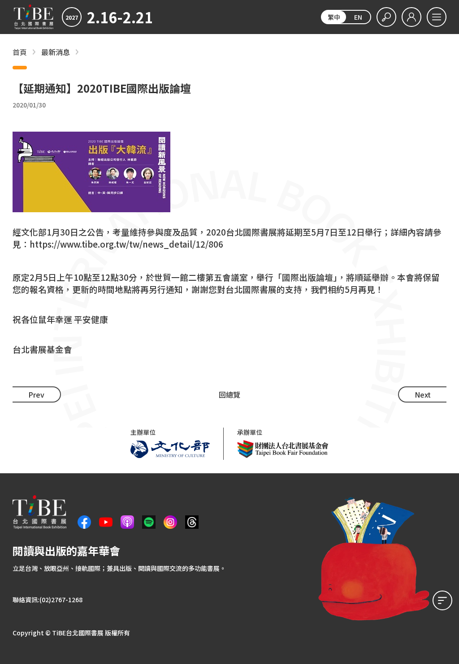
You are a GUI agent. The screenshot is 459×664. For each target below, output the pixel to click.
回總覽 (229, 394)
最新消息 (55, 52)
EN (358, 17)
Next (423, 394)
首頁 (20, 52)
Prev (36, 394)
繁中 (334, 17)
